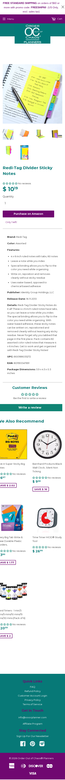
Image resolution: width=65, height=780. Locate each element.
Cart (59, 18)
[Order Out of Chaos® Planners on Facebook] (23, 744)
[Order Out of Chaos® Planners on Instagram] (42, 744)
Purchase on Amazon (28, 213)
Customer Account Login (32, 695)
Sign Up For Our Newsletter (32, 736)
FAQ (32, 686)
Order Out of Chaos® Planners (35, 758)
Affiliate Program (32, 723)
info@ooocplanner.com (32, 717)
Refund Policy (33, 691)
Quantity (8, 196)
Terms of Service (32, 704)
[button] (10, 183)
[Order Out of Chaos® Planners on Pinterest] (32, 744)
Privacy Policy (33, 699)
